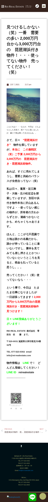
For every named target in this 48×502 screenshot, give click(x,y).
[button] (44, 6)
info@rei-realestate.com (26, 470)
